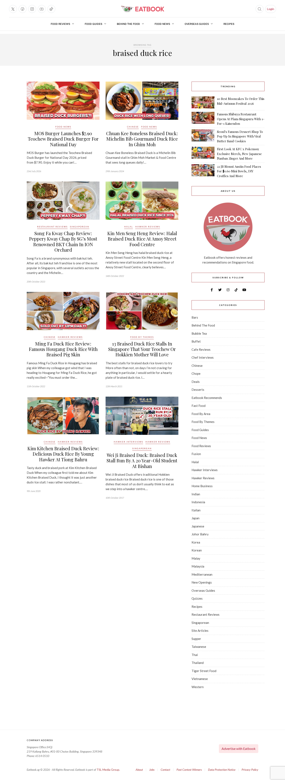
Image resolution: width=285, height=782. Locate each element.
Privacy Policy (250, 769)
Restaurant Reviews (52, 226)
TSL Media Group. (108, 769)
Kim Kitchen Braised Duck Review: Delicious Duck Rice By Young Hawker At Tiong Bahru (63, 454)
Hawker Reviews (147, 226)
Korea (196, 542)
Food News (162, 24)
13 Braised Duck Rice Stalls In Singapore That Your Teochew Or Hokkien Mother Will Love (142, 349)
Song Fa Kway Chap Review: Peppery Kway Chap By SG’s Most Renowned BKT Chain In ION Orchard (63, 241)
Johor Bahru (200, 534)
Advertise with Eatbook (239, 748)
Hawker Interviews (128, 441)
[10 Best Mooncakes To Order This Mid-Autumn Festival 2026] (203, 102)
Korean (197, 550)
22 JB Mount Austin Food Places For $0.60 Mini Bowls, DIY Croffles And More (239, 171)
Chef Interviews (203, 357)
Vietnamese (200, 679)
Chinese (133, 126)
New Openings (202, 582)
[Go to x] (13, 9)
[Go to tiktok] (51, 9)
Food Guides (93, 24)
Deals (196, 381)
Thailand (198, 663)
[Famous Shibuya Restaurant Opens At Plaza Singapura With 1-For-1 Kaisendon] (203, 119)
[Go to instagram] (32, 9)
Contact (165, 769)
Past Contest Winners (189, 769)
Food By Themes (142, 337)
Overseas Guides (197, 24)
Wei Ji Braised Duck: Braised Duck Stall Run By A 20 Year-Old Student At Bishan (142, 460)
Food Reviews (60, 24)
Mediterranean (202, 574)
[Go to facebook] (22, 9)
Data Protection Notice (221, 769)
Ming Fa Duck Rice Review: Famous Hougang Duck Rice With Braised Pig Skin (63, 349)
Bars (195, 317)
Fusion (196, 454)
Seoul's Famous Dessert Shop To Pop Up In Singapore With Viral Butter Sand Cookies (240, 136)
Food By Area (201, 414)
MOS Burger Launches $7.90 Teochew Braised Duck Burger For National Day (63, 139)
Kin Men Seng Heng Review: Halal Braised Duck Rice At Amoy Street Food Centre (142, 238)
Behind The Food (128, 24)
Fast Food (199, 405)
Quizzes (197, 598)
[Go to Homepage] (142, 9)
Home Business (202, 486)
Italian (196, 510)
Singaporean (79, 226)
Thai (195, 655)
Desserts (198, 389)
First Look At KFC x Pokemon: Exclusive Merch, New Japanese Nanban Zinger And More (239, 153)
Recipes (228, 24)
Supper (196, 639)
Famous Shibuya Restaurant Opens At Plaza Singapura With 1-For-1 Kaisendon (240, 119)
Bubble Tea (199, 333)
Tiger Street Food (204, 671)
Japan (195, 518)
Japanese (198, 526)
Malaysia (198, 566)
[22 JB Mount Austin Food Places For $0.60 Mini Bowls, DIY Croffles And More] (203, 171)
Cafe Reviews (201, 349)
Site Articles (200, 630)
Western (198, 687)
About (139, 769)
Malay (196, 558)
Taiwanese (199, 646)
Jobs (151, 769)
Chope (196, 373)
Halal (128, 226)
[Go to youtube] (42, 9)
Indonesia (198, 502)
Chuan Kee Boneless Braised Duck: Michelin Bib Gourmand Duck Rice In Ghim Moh (142, 139)
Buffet (196, 341)
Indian (196, 494)
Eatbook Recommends (207, 398)
